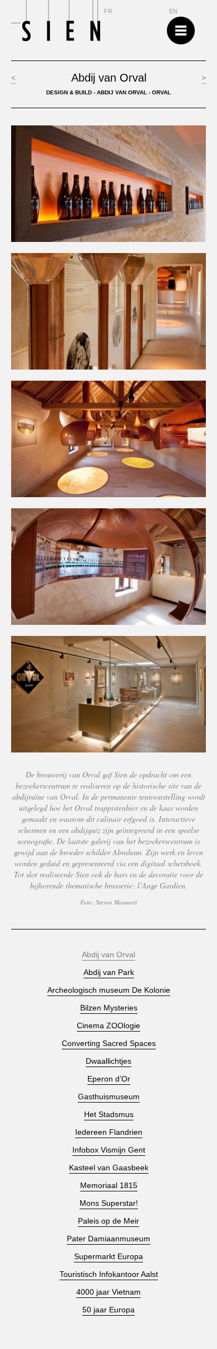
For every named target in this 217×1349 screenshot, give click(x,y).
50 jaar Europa (108, 1310)
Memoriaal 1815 (108, 1185)
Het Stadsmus (109, 1114)
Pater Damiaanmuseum (108, 1239)
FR (108, 11)
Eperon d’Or (108, 1079)
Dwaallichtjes (108, 1061)
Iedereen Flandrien (108, 1132)
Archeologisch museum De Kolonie (108, 990)
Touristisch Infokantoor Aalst (109, 1274)
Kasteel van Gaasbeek (109, 1168)
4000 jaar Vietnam (108, 1292)
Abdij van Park (108, 972)
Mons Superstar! (109, 1203)
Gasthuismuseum (109, 1097)
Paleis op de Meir (108, 1221)
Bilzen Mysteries (108, 1008)
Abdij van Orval (108, 955)
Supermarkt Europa (108, 1256)
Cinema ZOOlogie (108, 1026)
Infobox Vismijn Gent (108, 1150)
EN (173, 11)
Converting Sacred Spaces (109, 1043)
